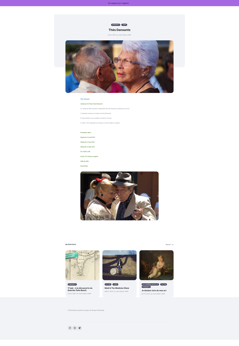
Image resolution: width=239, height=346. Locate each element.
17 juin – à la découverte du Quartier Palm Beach (80, 289)
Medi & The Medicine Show (117, 288)
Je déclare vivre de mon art (154, 290)
